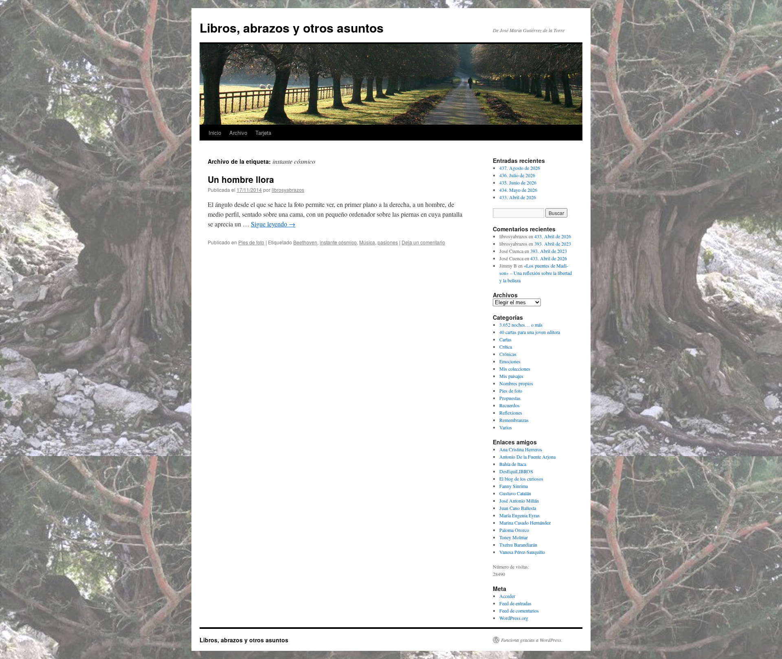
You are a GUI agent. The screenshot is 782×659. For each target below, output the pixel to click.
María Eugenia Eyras (519, 515)
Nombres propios (516, 383)
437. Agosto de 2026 (519, 168)
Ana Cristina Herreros (520, 449)
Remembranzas (514, 420)
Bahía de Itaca (512, 464)
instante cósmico (338, 242)
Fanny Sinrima (513, 486)
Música (367, 242)
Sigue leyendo (273, 224)
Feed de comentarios (519, 610)
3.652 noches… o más (521, 324)
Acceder (507, 596)
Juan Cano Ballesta (517, 508)
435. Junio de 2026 (517, 182)
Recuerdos (509, 405)
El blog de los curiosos (521, 478)
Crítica (505, 346)
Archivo (238, 132)
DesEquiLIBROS (516, 471)
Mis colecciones (514, 368)
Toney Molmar (513, 537)
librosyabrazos (288, 189)
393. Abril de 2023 (552, 243)
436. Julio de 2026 (517, 175)
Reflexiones (510, 412)
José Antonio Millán (519, 500)
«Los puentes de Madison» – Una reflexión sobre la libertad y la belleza (535, 272)
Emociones (510, 361)
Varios (505, 427)
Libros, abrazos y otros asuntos (292, 27)
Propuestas (510, 398)
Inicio (215, 132)
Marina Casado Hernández (525, 522)
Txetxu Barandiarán (518, 544)
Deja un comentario (423, 242)
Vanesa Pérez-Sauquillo (522, 552)
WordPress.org (513, 618)
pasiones (388, 242)
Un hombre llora (241, 179)
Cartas (505, 339)
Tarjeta (263, 132)
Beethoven (305, 242)
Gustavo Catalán (515, 493)
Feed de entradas (515, 603)
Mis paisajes (511, 376)
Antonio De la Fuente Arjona (527, 456)
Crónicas (507, 354)
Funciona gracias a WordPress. (531, 640)
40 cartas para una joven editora (529, 332)
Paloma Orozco (514, 530)
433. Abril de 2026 (517, 197)
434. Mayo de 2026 (518, 190)
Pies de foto (251, 242)
